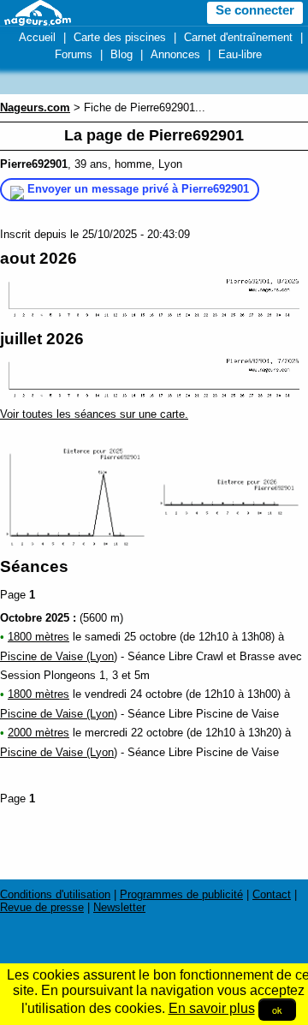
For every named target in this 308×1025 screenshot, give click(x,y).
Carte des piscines (120, 37)
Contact (271, 894)
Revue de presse (42, 907)
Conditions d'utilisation (55, 894)
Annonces (175, 54)
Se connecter (255, 10)
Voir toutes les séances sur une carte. (94, 414)
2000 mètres (38, 732)
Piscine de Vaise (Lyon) (58, 656)
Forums (73, 54)
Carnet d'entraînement (238, 37)
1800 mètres (38, 636)
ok (277, 1009)
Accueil (37, 37)
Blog (121, 54)
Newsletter (119, 907)
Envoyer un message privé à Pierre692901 (138, 188)
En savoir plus (212, 1008)
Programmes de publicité (181, 894)
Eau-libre (240, 54)
